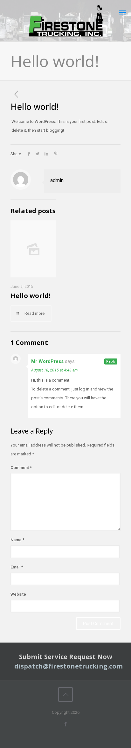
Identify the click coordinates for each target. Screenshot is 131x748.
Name (17, 539)
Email (16, 567)
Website (18, 594)
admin (57, 180)
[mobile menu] (122, 12)
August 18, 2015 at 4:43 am (54, 370)
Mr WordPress (47, 361)
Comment (21, 467)
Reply (110, 361)
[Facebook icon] (65, 724)
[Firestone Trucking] (65, 21)
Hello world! (30, 295)
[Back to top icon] (65, 694)
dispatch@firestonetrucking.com (68, 666)
